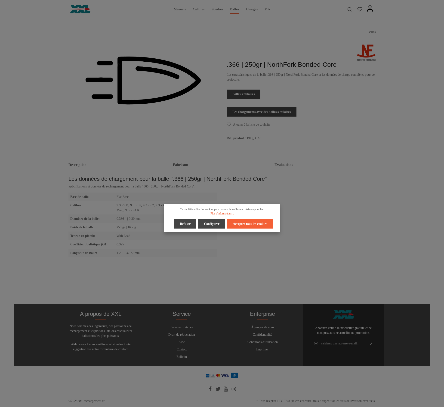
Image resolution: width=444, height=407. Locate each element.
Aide (182, 342)
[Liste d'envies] (359, 9)
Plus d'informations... (222, 213)
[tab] (118, 165)
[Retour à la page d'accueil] (80, 9)
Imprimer (262, 349)
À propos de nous (262, 327)
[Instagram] (233, 390)
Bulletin (181, 357)
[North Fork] (366, 52)
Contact (182, 349)
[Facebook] (211, 390)
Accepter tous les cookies (250, 224)
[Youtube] (226, 390)
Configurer (211, 224)
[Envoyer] (371, 343)
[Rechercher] (349, 9)
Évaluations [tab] (283, 165)
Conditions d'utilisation (262, 342)
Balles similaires (243, 94)
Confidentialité (262, 334)
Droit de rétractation (181, 334)
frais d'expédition (324, 401)
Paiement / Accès (181, 327)
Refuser (185, 224)
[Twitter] (219, 390)
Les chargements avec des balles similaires (261, 112)
